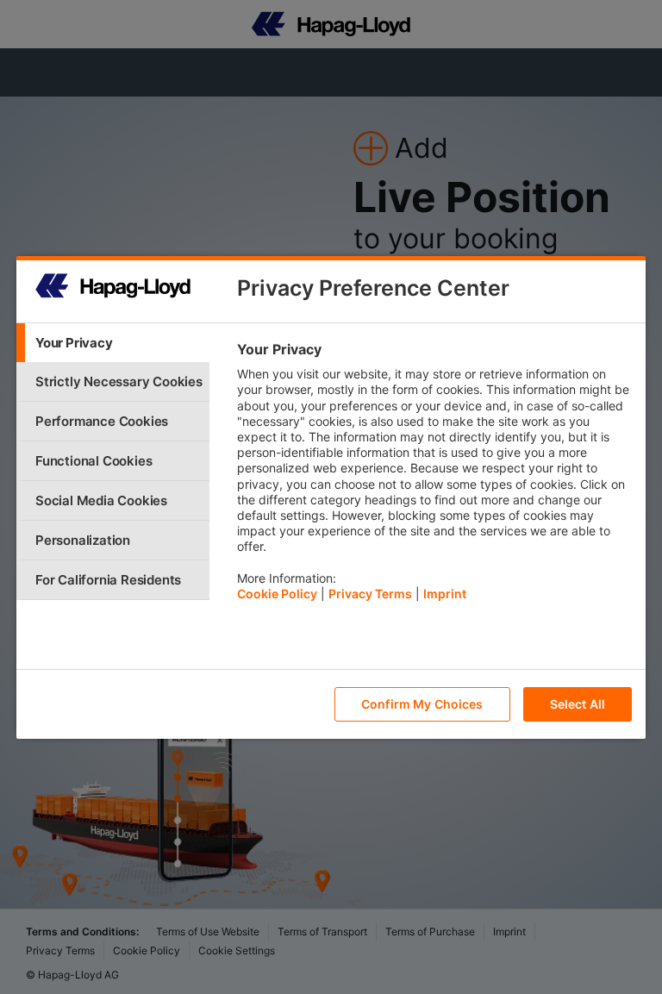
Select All (577, 704)
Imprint (444, 593)
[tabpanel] (434, 476)
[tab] (112, 342)
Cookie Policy (277, 593)
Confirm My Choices (422, 704)
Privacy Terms (370, 593)
